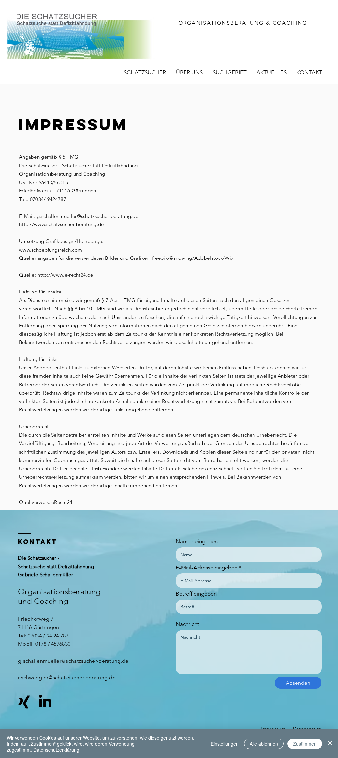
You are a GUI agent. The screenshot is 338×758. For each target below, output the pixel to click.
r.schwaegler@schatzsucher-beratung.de (67, 677)
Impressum (273, 729)
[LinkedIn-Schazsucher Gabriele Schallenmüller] (45, 702)
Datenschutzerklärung (56, 749)
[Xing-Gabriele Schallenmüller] (24, 702)
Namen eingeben (197, 541)
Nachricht (187, 624)
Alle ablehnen (264, 744)
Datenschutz (307, 729)
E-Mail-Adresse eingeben (206, 567)
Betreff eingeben (196, 594)
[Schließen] (330, 744)
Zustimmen (305, 744)
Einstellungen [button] (225, 744)
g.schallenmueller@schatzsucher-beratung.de (87, 216)
